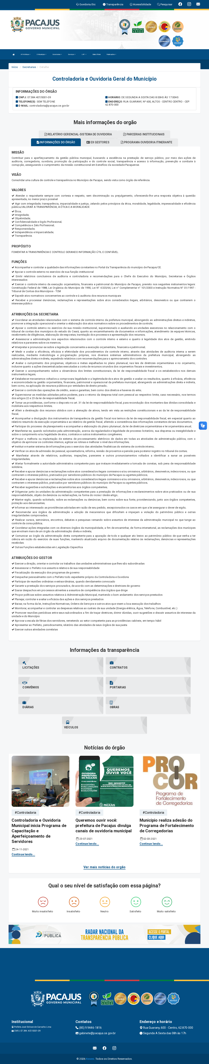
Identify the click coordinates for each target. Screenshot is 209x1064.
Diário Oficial (96, 54)
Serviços (71, 54)
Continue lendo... (23, 854)
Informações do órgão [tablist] (57, 142)
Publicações (111, 54)
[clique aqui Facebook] (104, 1048)
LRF (83, 54)
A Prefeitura (25, 54)
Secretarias (56, 54)
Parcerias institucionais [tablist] (145, 134)
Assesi (90, 1058)
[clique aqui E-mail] (94, 1048)
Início (15, 67)
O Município (41, 54)
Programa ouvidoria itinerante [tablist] (147, 142)
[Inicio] (14, 54)
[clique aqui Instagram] (114, 1048)
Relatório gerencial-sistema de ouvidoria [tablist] (79, 134)
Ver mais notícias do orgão (104, 867)
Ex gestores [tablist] (99, 142)
